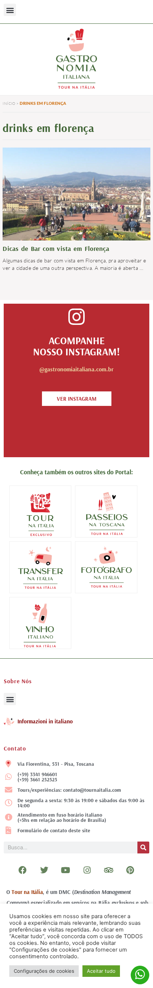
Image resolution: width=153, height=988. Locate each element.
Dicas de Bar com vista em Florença (56, 248)
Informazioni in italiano (45, 721)
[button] (10, 10)
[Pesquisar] (143, 847)
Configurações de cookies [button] (44, 971)
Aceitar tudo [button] (101, 971)
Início (9, 103)
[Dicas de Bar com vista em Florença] (76, 193)
